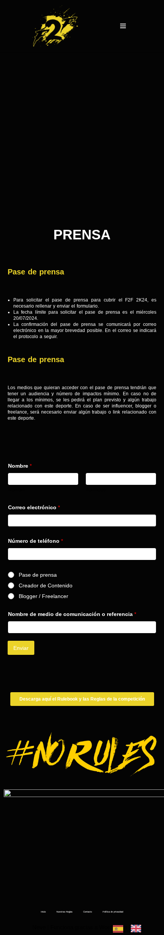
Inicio (43, 912)
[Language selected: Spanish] (131, 928)
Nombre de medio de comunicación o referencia (72, 614)
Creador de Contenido (45, 585)
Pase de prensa (38, 575)
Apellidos (96, 489)
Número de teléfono (35, 541)
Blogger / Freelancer (43, 596)
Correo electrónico (34, 507)
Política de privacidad (113, 912)
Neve (39, 927)
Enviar (21, 648)
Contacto (87, 912)
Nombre (16, 489)
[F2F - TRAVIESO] (55, 26)
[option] (138, 928)
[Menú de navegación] (123, 26)
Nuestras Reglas (64, 912)
